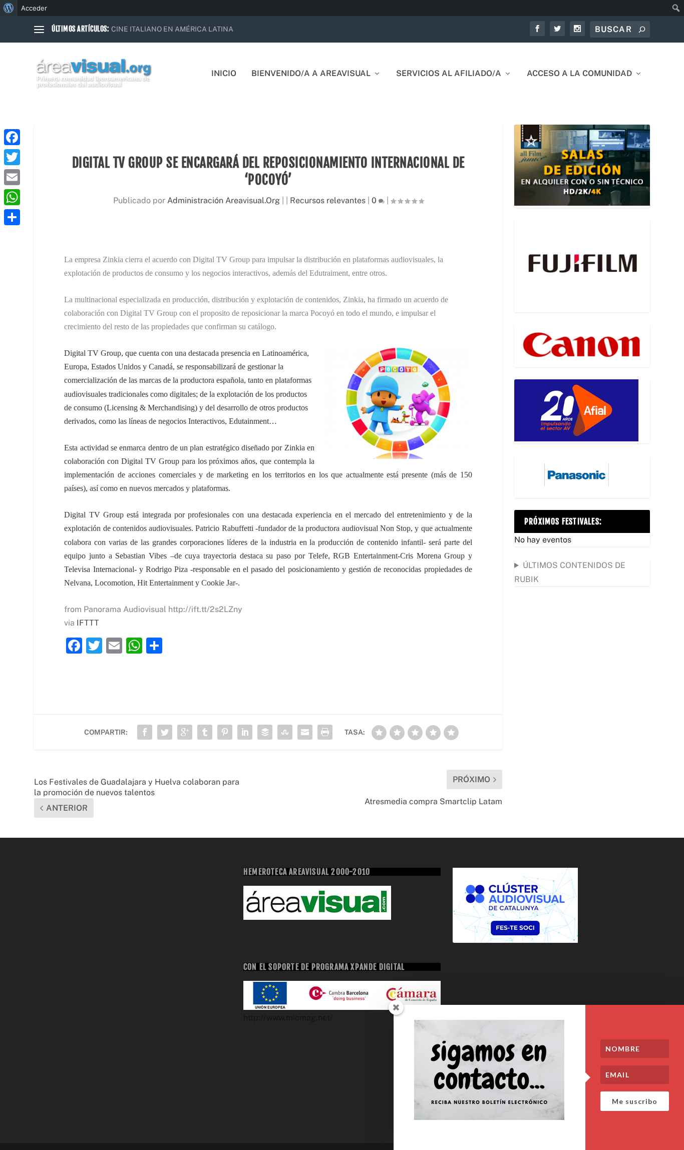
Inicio (223, 74)
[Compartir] (12, 217)
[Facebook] (12, 137)
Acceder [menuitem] (34, 8)
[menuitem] (9, 8)
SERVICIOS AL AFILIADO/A (448, 74)
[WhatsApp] (12, 197)
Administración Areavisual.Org (223, 200)
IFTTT (88, 623)
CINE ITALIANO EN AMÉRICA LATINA (172, 29)
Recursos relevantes (328, 200)
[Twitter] (12, 157)
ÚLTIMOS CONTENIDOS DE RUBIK (569, 572)
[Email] (12, 177)
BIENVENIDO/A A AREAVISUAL (311, 74)
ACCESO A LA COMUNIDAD (579, 74)
